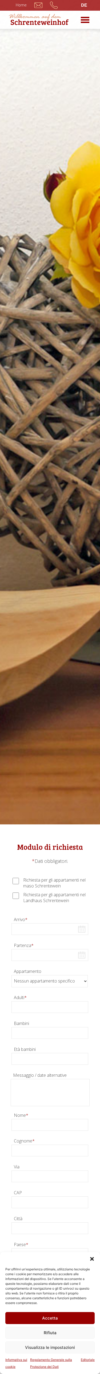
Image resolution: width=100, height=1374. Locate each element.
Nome (21, 1115)
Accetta (50, 1318)
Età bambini (25, 1049)
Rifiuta (50, 1332)
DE (84, 5)
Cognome (24, 1141)
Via (16, 1167)
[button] (92, 1259)
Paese (21, 1244)
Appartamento (27, 971)
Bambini (21, 1023)
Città (18, 1219)
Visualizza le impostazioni (50, 1347)
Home (21, 4)
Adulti (20, 997)
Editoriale (88, 1360)
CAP (18, 1193)
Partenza (24, 945)
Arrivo (20, 919)
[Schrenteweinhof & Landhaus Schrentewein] (39, 19)
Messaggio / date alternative (40, 1075)
